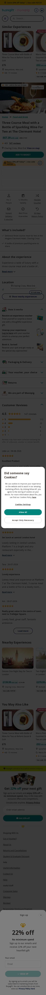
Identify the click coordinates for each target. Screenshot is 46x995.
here (34, 497)
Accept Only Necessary (23, 520)
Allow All (23, 512)
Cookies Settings (23, 504)
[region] (23, 497)
